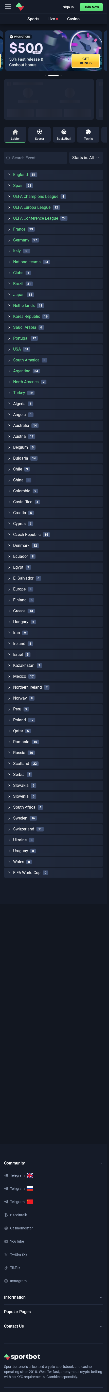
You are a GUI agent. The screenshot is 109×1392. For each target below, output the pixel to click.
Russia (19, 752)
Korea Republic (26, 316)
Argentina (21, 371)
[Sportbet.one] (20, 7)
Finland (20, 600)
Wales (18, 861)
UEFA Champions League (35, 196)
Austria (19, 436)
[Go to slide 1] (45, 75)
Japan (19, 294)
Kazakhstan (23, 665)
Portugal (20, 338)
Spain (18, 185)
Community (14, 1163)
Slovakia (21, 785)
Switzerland (23, 829)
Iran (16, 632)
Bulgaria (20, 458)
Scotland (21, 763)
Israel (18, 654)
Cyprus (19, 523)
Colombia (21, 491)
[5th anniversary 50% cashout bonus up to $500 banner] (53, 50)
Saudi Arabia (24, 327)
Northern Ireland (27, 687)
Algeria (19, 403)
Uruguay (20, 850)
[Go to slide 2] (53, 75)
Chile (17, 469)
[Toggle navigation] (8, 6)
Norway (20, 698)
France (19, 229)
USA (17, 349)
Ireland (19, 643)
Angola (19, 414)
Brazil (18, 283)
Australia (21, 425)
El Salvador (23, 578)
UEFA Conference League (35, 218)
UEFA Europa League (31, 207)
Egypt (18, 567)
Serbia (19, 774)
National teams (27, 261)
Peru (17, 709)
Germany (21, 240)
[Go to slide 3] (61, 75)
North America (26, 381)
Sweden (20, 818)
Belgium (20, 447)
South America (26, 360)
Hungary (20, 621)
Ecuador (20, 556)
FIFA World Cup (27, 872)
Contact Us (14, 1326)
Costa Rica (22, 501)
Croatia (19, 512)
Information (15, 1297)
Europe (19, 589)
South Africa (24, 807)
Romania (21, 741)
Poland (19, 720)
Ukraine (20, 840)
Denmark (21, 545)
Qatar (18, 730)
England (20, 174)
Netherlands (24, 305)
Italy (17, 251)
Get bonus (86, 61)
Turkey (19, 392)
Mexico (19, 676)
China (18, 480)
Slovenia (21, 796)
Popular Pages (17, 1311)
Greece (19, 610)
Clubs (18, 272)
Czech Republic (27, 534)
